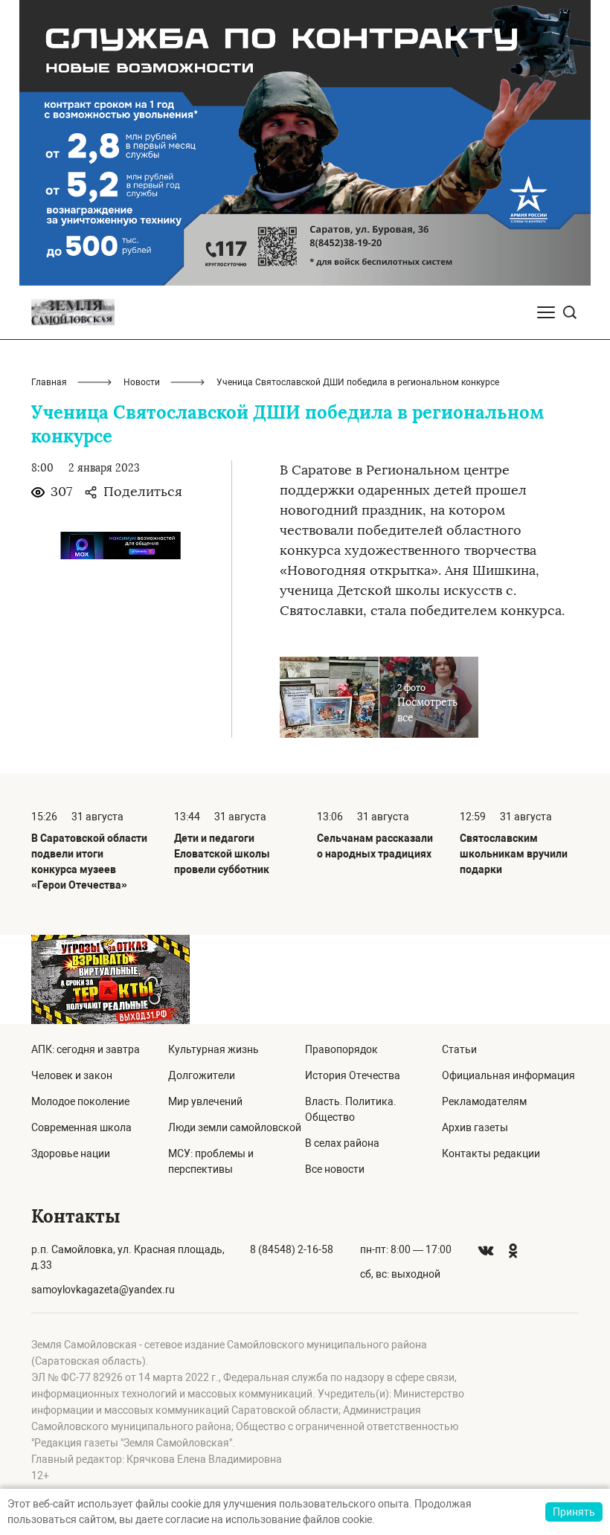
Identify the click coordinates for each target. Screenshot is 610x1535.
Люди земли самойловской (234, 1127)
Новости (141, 382)
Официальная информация (508, 1075)
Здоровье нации (70, 1153)
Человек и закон (71, 1075)
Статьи (459, 1049)
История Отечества (352, 1075)
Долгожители (201, 1075)
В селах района (342, 1143)
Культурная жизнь (213, 1049)
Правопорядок (341, 1049)
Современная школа (81, 1127)
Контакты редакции (491, 1153)
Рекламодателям (484, 1101)
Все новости (335, 1169)
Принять (574, 1512)
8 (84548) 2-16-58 (291, 1249)
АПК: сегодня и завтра (85, 1049)
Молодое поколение (80, 1101)
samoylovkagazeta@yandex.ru (103, 1290)
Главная (49, 382)
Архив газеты (475, 1127)
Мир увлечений (205, 1101)
